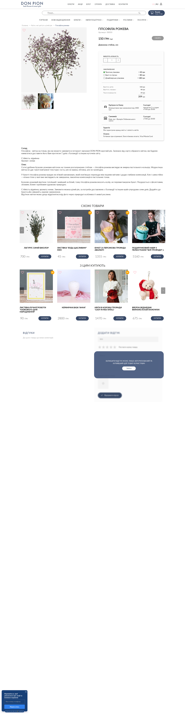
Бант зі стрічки (125, 75)
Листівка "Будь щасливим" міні (72, 249)
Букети (71, 4)
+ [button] (118, 60)
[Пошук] (139, 13)
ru (157, 4)
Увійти (128, 368)
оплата (98, 4)
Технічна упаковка (125, 72)
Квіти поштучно (93, 20)
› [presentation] (163, 230)
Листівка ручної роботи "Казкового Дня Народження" (33, 310)
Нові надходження (60, 20)
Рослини (127, 20)
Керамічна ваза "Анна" (74, 308)
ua (153, 4)
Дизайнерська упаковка (125, 78)
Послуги (141, 20)
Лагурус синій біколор (36, 248)
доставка (110, 4)
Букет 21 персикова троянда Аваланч (110, 249)
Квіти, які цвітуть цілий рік (41, 25)
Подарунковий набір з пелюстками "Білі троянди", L (148, 249)
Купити (44, 256)
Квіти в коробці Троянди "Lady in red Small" (108, 309)
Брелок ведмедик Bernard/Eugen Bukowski (146, 309)
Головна (25, 25)
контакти (123, 4)
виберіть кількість (111, 56)
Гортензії (43, 20)
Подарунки (112, 20)
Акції (80, 4)
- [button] (105, 60)
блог (88, 4)
